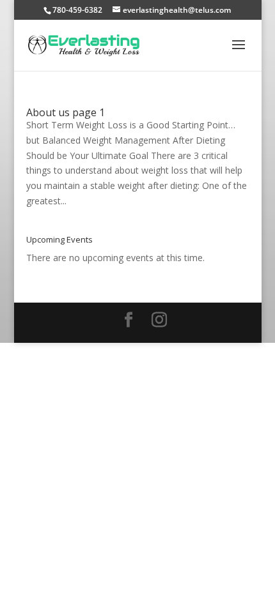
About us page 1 (65, 112)
